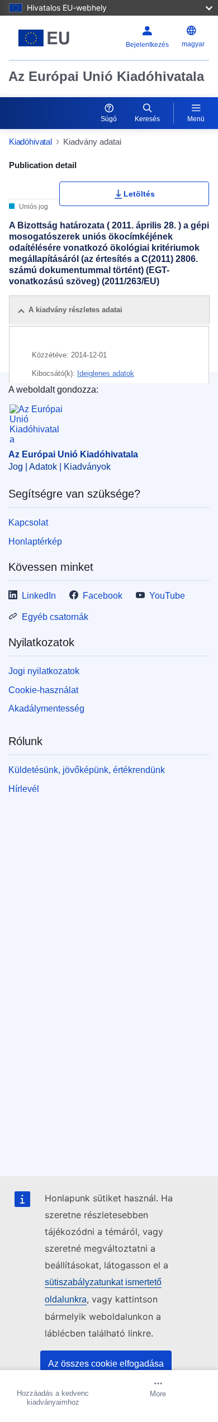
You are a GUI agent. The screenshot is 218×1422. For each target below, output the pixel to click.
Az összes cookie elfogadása (106, 1363)
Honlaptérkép (35, 541)
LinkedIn (39, 595)
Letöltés (139, 193)
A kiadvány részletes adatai (75, 310)
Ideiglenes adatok (105, 373)
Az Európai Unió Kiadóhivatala (106, 76)
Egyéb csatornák (55, 617)
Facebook (102, 595)
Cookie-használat (43, 690)
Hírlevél (23, 789)
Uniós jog (32, 207)
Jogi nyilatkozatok (43, 671)
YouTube (167, 595)
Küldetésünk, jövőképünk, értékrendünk (86, 770)
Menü (196, 119)
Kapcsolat (28, 522)
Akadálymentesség (46, 708)
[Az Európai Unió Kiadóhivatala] (44, 38)
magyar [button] (193, 44)
